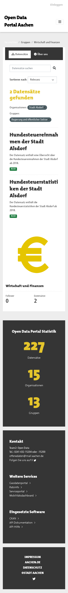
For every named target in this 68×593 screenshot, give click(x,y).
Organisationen (34, 385)
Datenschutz (32, 568)
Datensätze (21, 54)
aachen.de (32, 562)
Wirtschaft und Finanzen (47, 42)
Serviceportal (17, 491)
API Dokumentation (21, 522)
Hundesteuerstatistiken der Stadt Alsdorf (34, 189)
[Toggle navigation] (60, 22)
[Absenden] (54, 68)
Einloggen (56, 5)
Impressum (33, 557)
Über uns (42, 54)
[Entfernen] (44, 108)
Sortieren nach (18, 79)
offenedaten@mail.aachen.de (26, 456)
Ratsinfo (14, 487)
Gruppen (25, 42)
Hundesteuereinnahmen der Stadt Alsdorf (34, 141)
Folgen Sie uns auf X (21, 460)
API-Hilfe (14, 526)
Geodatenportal (18, 483)
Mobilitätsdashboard (21, 495)
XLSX (13, 169)
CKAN (13, 518)
